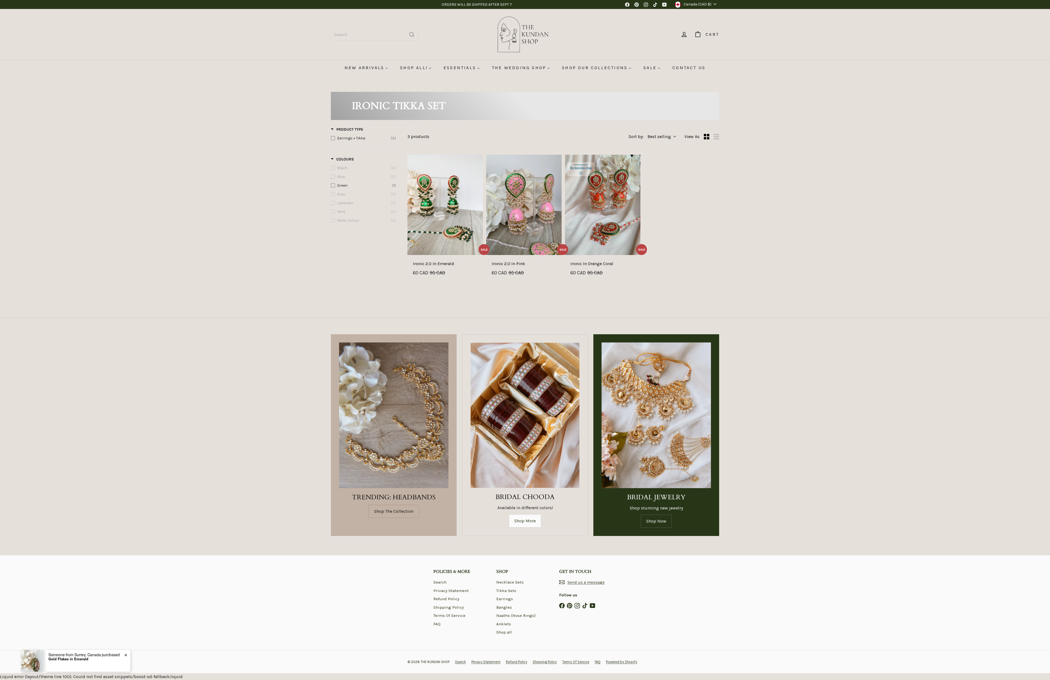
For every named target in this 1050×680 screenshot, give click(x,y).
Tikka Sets (506, 590)
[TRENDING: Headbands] (393, 415)
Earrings (504, 598)
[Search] (411, 34)
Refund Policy (446, 598)
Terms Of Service (449, 615)
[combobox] (374, 34)
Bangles (504, 607)
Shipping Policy (448, 607)
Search (440, 582)
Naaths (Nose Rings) (516, 615)
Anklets (503, 624)
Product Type (349, 129)
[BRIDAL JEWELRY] (656, 415)
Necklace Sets (510, 582)
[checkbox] (363, 138)
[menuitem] (366, 67)
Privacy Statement (451, 590)
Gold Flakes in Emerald (68, 664)
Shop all (504, 632)
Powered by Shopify (621, 662)
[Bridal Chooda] (525, 415)
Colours (345, 159)
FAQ (437, 624)
